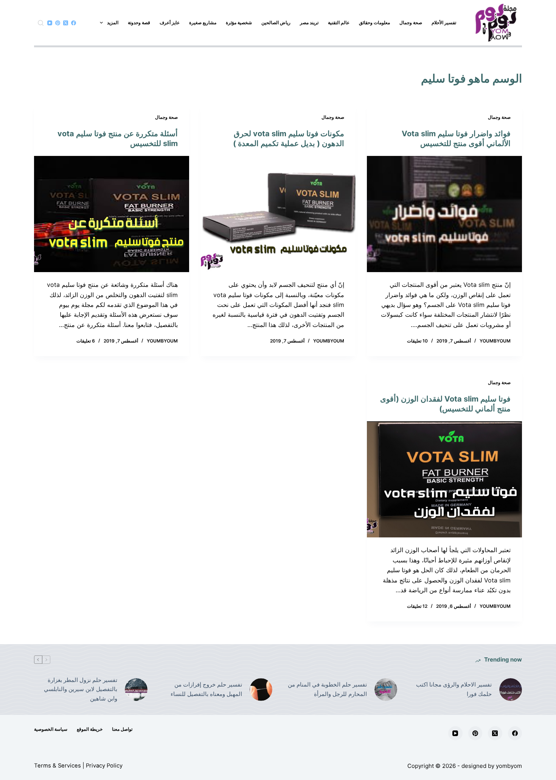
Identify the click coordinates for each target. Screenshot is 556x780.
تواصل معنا (122, 729)
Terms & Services (57, 765)
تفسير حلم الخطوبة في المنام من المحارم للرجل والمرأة (327, 689)
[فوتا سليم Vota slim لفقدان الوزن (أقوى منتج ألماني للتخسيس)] (444, 479)
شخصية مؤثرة (239, 22)
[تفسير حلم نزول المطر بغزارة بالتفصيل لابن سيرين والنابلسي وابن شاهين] (136, 689)
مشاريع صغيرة (202, 22)
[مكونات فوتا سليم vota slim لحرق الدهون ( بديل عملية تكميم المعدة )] (278, 214)
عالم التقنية (338, 22)
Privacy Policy (104, 765)
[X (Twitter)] (65, 22)
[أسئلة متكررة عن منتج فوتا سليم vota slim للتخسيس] (111, 214)
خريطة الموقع (90, 729)
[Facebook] (73, 22)
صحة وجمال (410, 22)
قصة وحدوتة (139, 22)
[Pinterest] (57, 22)
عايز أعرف (170, 22)
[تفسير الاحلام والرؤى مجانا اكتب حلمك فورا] (510, 689)
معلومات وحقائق (374, 22)
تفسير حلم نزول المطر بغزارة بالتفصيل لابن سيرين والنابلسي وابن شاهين (80, 689)
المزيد (112, 22)
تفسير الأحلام (444, 22)
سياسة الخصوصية (50, 729)
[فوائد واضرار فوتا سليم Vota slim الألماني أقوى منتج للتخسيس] (444, 214)
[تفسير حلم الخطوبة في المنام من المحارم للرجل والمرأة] (385, 689)
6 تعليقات (85, 341)
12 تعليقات (417, 606)
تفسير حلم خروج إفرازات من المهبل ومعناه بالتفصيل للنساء (206, 689)
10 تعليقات (417, 341)
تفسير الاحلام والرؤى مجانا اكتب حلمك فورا (454, 689)
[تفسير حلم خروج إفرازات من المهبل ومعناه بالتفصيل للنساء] (261, 689)
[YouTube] (49, 22)
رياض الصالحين (275, 22)
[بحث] (40, 23)
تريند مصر (309, 22)
